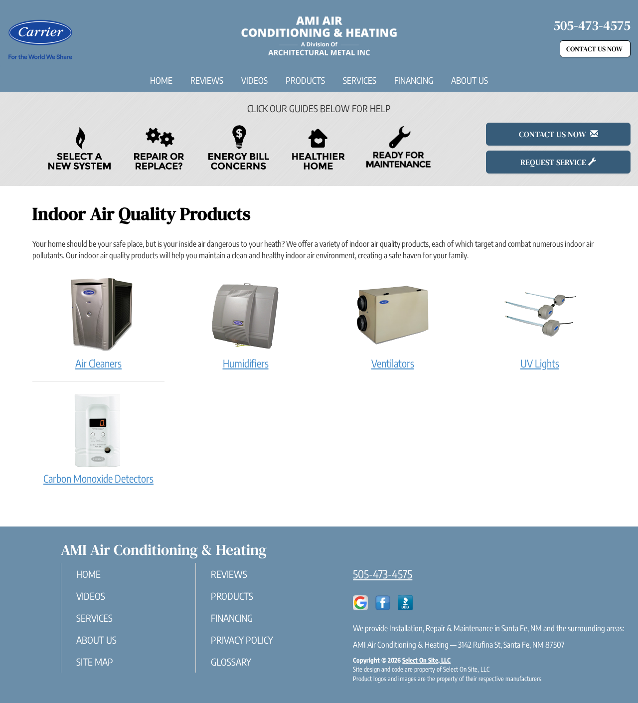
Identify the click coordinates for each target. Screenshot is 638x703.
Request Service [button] (554, 162)
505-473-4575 (382, 574)
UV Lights (539, 363)
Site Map (94, 662)
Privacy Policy (242, 640)
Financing (413, 80)
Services (359, 80)
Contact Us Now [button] (595, 49)
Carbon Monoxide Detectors (98, 478)
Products (305, 80)
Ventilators (392, 363)
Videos (254, 80)
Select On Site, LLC (426, 660)
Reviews (206, 80)
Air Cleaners (98, 363)
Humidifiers (246, 363)
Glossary (231, 662)
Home (161, 80)
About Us (469, 80)
